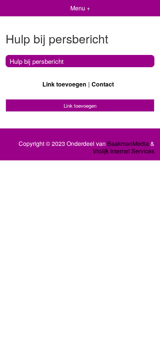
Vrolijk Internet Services (123, 151)
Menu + (80, 8)
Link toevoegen (64, 84)
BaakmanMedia (128, 143)
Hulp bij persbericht (37, 61)
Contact (103, 84)
